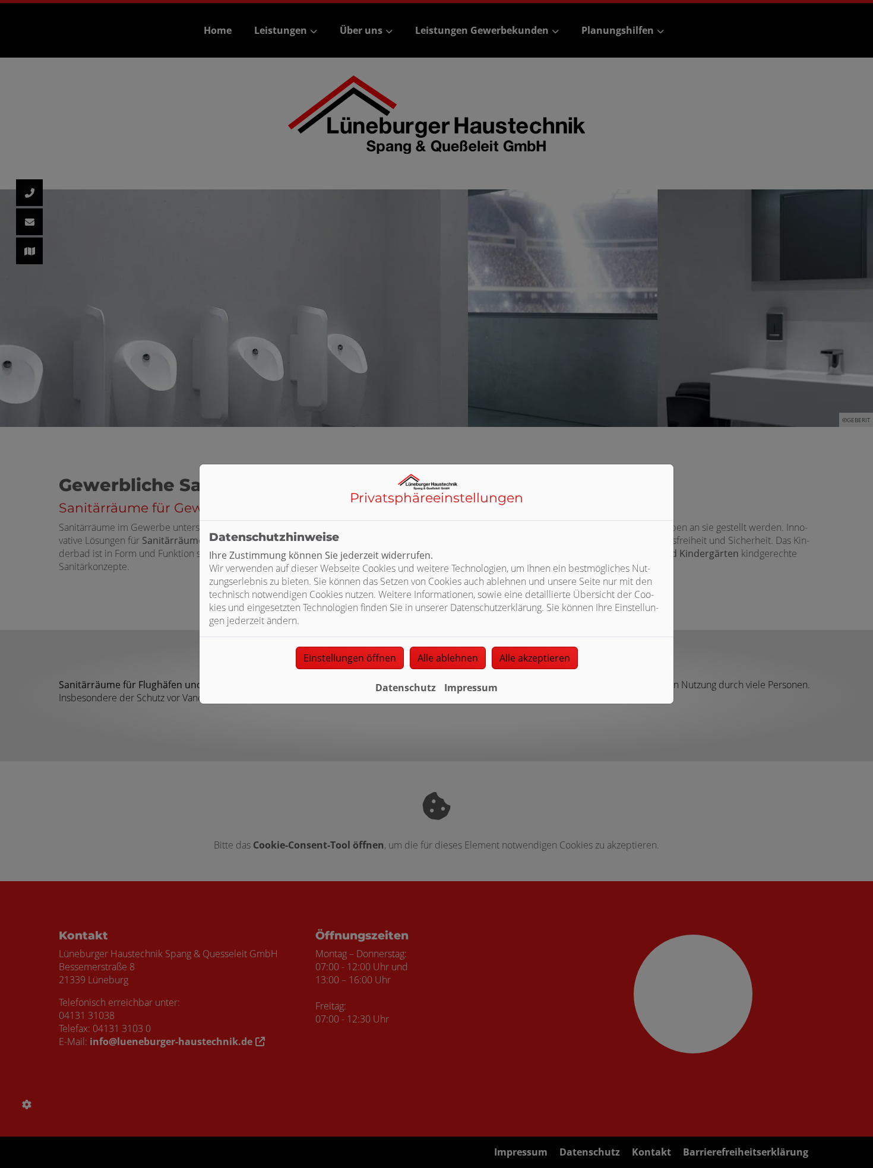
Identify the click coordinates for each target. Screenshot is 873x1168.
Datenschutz (405, 687)
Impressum (471, 687)
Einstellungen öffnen (349, 657)
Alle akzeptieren (534, 657)
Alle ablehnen (447, 657)
